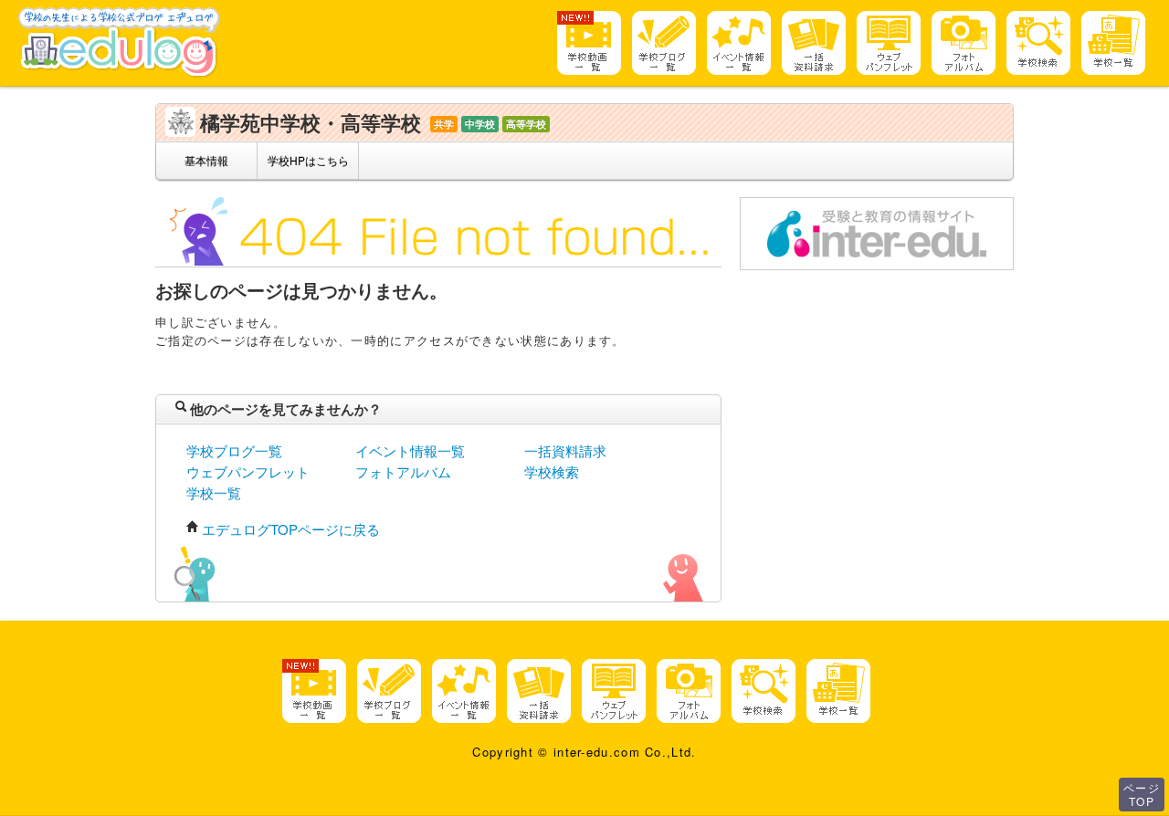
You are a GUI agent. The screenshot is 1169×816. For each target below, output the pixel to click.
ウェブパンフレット (248, 471)
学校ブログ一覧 (234, 450)
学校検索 (551, 471)
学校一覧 (213, 492)
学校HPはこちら (308, 160)
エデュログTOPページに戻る (291, 529)
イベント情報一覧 (410, 450)
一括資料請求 (565, 450)
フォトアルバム (403, 471)
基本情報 (206, 160)
